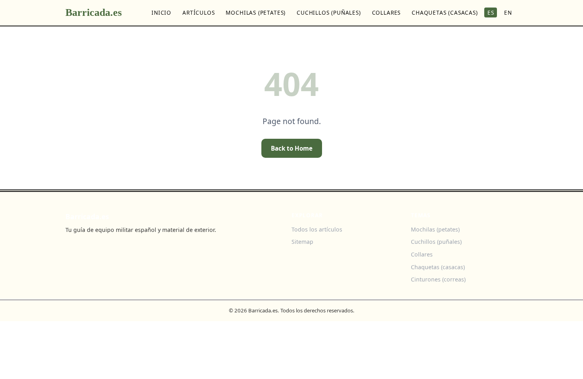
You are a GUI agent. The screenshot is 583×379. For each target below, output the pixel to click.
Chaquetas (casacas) (445, 12)
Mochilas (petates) (256, 12)
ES (490, 12)
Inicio (161, 12)
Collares (386, 12)
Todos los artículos (317, 229)
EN (508, 12)
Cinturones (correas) (438, 279)
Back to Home (292, 148)
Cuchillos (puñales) (329, 12)
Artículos (198, 12)
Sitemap (302, 241)
